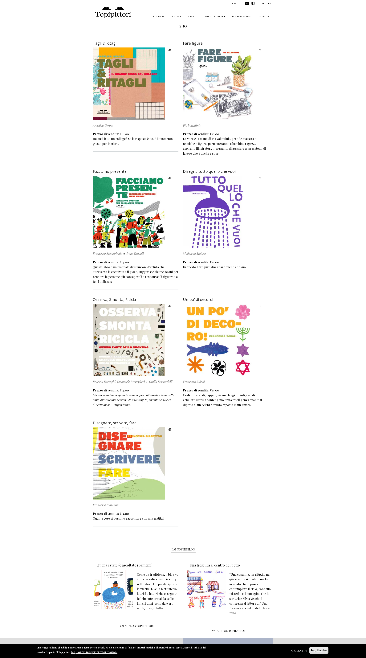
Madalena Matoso (194, 253)
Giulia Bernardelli (161, 382)
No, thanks (319, 650)
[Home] (113, 13)
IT (263, 3)
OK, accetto (299, 650)
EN (269, 3)
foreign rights (241, 16)
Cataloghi (264, 16)
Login (233, 3)
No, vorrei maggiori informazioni (94, 652)
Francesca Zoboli (194, 382)
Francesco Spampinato (107, 253)
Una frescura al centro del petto (215, 565)
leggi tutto (155, 608)
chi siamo (157, 16)
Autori (175, 16)
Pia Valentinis (192, 125)
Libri (191, 16)
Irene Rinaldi (135, 253)
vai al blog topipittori (137, 626)
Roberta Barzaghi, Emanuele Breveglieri (119, 382)
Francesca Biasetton (106, 505)
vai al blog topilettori (229, 631)
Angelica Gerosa (103, 125)
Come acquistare (213, 16)
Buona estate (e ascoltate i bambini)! (125, 565)
